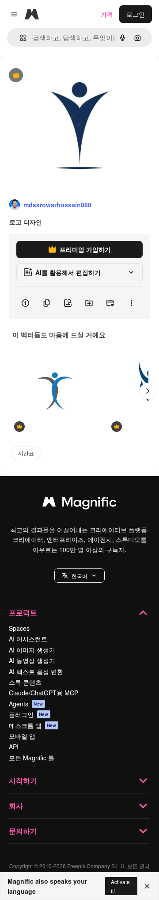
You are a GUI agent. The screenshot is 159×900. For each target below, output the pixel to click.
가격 (107, 14)
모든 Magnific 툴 (31, 757)
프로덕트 (23, 612)
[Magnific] (79, 504)
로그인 (135, 14)
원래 (50, 75)
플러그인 (29, 714)
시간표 (26, 453)
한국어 (79, 576)
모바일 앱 (22, 736)
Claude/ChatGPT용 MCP (43, 692)
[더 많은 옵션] (131, 303)
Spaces (19, 628)
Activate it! (120, 886)
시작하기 (23, 780)
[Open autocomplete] (20, 37)
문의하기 (23, 831)
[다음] (147, 391)
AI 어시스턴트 (28, 638)
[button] (79, 575)
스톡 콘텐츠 (25, 682)
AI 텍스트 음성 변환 (36, 671)
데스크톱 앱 (33, 725)
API (14, 746)
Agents (26, 703)
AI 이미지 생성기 (32, 649)
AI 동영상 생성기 (32, 660)
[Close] (147, 886)
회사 (16, 806)
